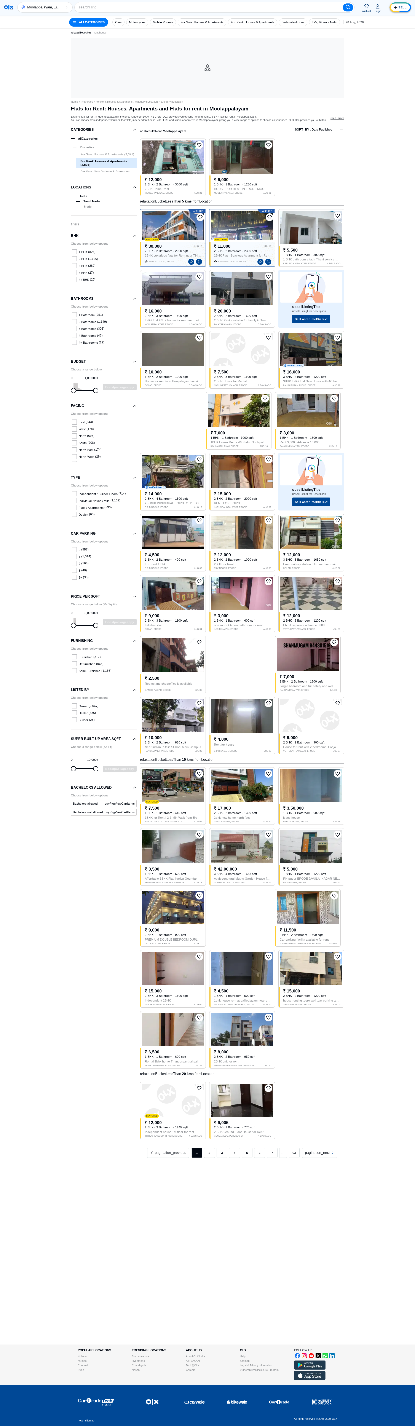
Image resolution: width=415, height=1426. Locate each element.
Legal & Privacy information (256, 1365)
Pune (81, 1370)
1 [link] (197, 1153)
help (80, 1420)
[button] (66, 7)
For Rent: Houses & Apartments (114, 101)
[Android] (310, 1368)
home (74, 101)
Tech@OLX (192, 1365)
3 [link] (222, 1153)
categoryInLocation (146, 101)
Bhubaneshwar (141, 1356)
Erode (87, 206)
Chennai (83, 1365)
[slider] (73, 390)
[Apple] (310, 1379)
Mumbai (82, 1360)
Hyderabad (138, 1360)
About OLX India (195, 1356)
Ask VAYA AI (193, 1360)
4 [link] (234, 1153)
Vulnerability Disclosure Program (259, 1370)
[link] (104, 803)
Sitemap (245, 1360)
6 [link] (259, 1153)
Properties (87, 101)
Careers (190, 1370)
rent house (100, 32)
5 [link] (247, 1153)
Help (243, 1356)
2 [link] (209, 1153)
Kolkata (82, 1356)
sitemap (89, 1420)
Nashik (136, 1370)
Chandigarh (139, 1365)
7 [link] (272, 1153)
